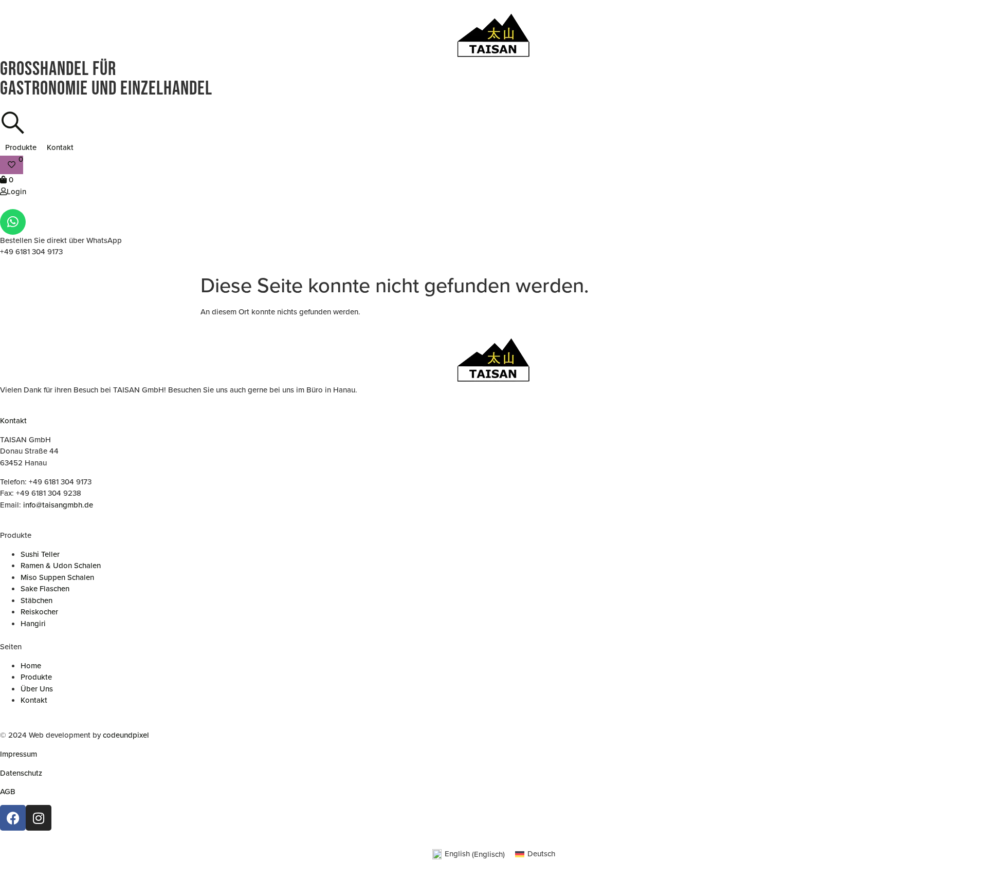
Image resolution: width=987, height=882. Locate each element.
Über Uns (37, 689)
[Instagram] (38, 818)
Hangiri (33, 623)
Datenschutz (21, 773)
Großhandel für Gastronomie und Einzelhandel (106, 79)
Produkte (36, 677)
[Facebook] (13, 818)
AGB (7, 791)
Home (31, 665)
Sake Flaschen (45, 588)
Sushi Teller (40, 554)
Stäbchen (36, 600)
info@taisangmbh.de (58, 505)
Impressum (18, 754)
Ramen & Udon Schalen (61, 565)
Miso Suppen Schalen (57, 577)
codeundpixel (126, 735)
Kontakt (13, 420)
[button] (21, 147)
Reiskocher (39, 611)
